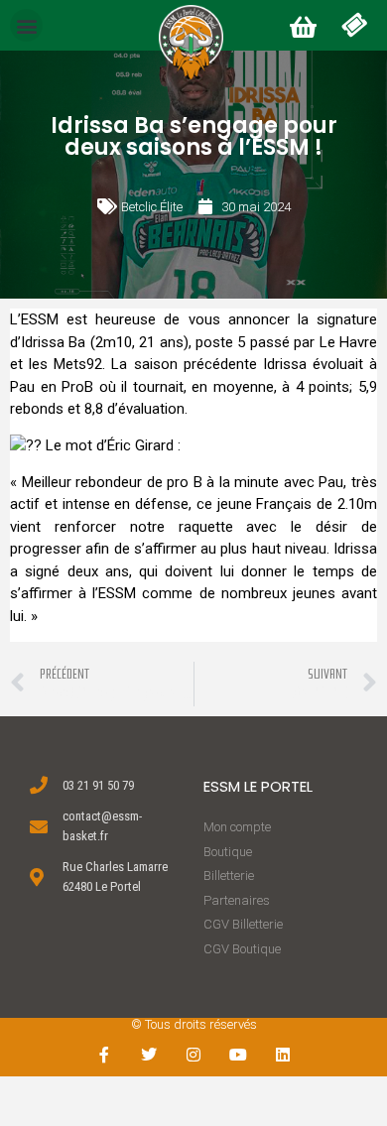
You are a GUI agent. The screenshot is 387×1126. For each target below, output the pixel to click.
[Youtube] (237, 1054)
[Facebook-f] (104, 1054)
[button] (26, 25)
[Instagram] (194, 1054)
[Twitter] (149, 1054)
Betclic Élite (152, 206)
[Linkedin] (282, 1054)
